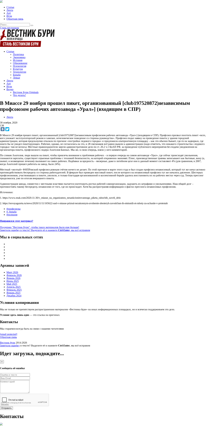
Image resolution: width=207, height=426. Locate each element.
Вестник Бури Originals (25, 92)
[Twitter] (7, 129)
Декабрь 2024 (13, 295)
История (17, 60)
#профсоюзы (13, 208)
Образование (20, 63)
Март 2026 (12, 272)
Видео (9, 89)
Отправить (6, 408)
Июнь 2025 (12, 281)
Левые (16, 77)
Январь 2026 (13, 278)
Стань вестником (9, 27)
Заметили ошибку (10, 345)
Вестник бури (7, 342)
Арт (8, 13)
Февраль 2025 (14, 289)
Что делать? (19, 95)
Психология (19, 66)
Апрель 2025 (13, 287)
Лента (9, 10)
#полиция (11, 214)
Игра (9, 16)
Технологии (19, 71)
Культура (18, 69)
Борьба (17, 74)
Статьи (10, 7)
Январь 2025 (13, 292)
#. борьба (11, 211)
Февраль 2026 (14, 275)
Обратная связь (14, 19)
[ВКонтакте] (3, 129)
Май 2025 (11, 284)
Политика (18, 54)
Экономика (19, 57)
